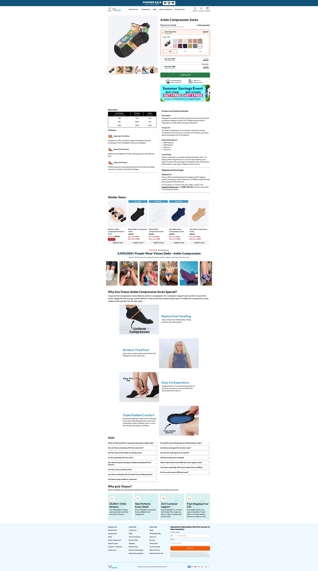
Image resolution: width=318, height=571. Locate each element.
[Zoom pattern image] (171, 47)
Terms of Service (134, 537)
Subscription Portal (156, 553)
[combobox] (173, 536)
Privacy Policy (133, 540)
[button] (109, 9)
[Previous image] (110, 40)
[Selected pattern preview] (167, 43)
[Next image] (155, 40)
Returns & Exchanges (136, 550)
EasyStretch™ (133, 9)
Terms (204, 556)
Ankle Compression (165, 9)
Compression (145, 9)
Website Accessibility (136, 553)
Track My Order (155, 547)
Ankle (155, 9)
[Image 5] (145, 70)
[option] (175, 41)
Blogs (151, 530)
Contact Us (132, 530)
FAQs (130, 533)
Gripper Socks (113, 543)
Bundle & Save (180, 9)
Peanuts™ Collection (115, 547)
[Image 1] (112, 70)
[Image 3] (128, 70)
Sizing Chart (154, 543)
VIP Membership (155, 533)
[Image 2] (120, 70)
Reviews (152, 540)
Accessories (112, 550)
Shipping (132, 543)
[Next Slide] (207, 222)
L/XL (200, 51)
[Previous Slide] (111, 222)
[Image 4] (137, 70)
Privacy (208, 556)
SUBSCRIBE (190, 548)
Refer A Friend (155, 550)
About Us (153, 537)
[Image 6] (154, 70)
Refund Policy (133, 547)
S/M (170, 51)
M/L (185, 51)
